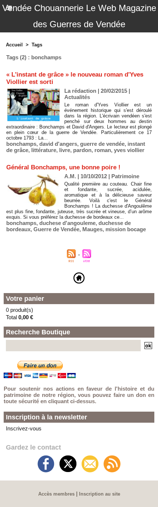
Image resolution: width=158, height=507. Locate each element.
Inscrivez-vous (24, 428)
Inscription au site (99, 494)
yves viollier (129, 150)
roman (102, 150)
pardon (82, 150)
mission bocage (125, 229)
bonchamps (21, 144)
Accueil (14, 44)
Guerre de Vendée (56, 229)
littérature (43, 150)
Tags (37, 44)
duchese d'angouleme (67, 223)
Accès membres (56, 494)
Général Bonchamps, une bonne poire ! (63, 167)
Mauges (92, 229)
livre (64, 150)
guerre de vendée (102, 144)
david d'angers (58, 144)
